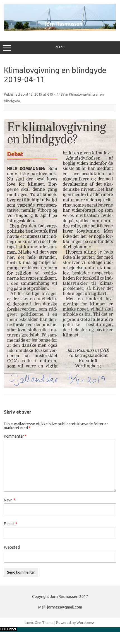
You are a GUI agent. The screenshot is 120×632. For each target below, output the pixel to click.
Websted (12, 547)
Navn (9, 500)
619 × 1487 (55, 94)
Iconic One (33, 622)
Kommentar (15, 436)
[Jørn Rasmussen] (60, 29)
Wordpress (85, 622)
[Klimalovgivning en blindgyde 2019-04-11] (60, 253)
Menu (60, 47)
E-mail (10, 524)
